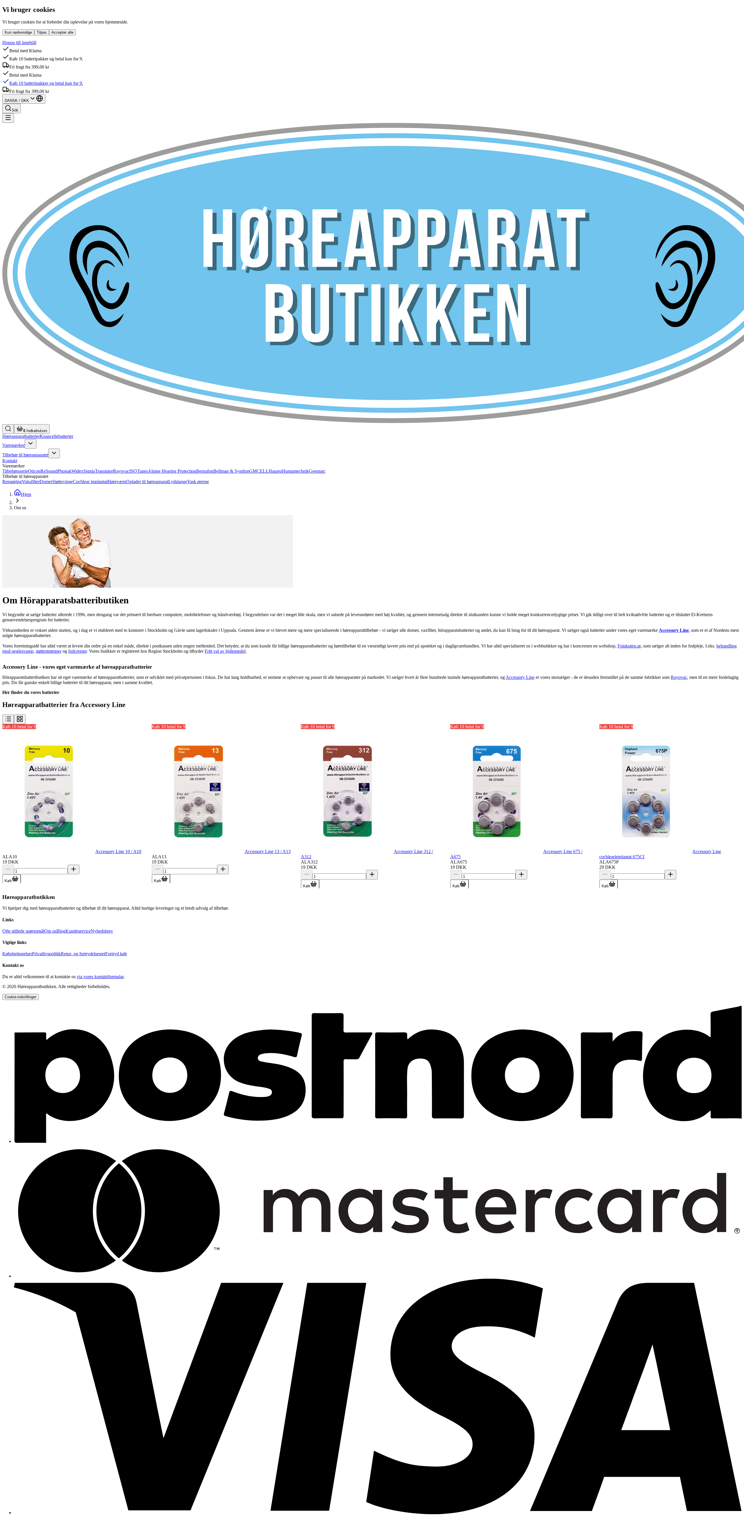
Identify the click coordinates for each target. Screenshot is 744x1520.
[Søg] (8, 429)
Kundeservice (78, 931)
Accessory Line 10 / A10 (118, 851)
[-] (8, 869)
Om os (50, 931)
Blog (60, 931)
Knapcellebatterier (56, 436)
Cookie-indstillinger (20, 997)
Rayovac (679, 677)
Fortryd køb (116, 953)
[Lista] (8, 719)
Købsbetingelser (17, 953)
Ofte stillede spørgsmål (23, 931)
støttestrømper (48, 651)
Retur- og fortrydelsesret (83, 953)
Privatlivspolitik (46, 953)
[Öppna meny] (30, 444)
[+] (73, 869)
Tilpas (42, 32)
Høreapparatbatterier (21, 436)
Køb (8, 881)
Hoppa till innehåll (19, 42)
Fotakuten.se (629, 645)
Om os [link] (20, 507)
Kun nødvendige (18, 32)
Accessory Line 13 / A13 (268, 851)
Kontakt (9, 460)
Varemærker (13, 445)
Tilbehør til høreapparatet (25, 454)
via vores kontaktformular (100, 976)
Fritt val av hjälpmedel (225, 651)
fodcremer (77, 651)
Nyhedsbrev (102, 931)
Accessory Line (520, 677)
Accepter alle (62, 32)
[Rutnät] (20, 719)
